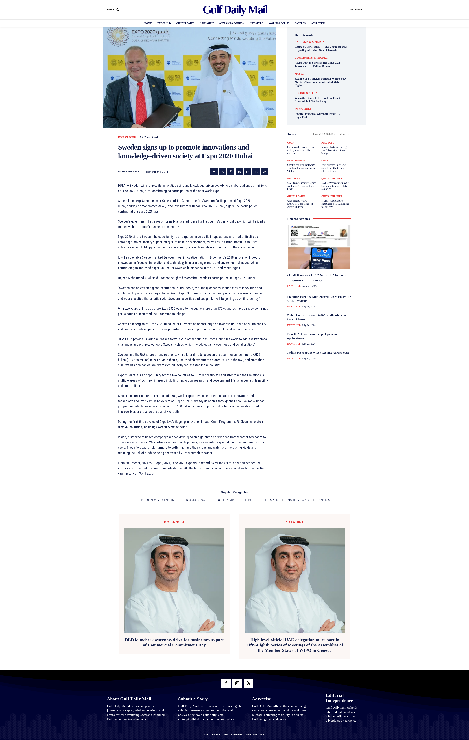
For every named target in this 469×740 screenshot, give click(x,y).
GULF (290, 143)
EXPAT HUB (127, 137)
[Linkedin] (239, 171)
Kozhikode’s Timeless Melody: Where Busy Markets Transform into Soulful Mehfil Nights (320, 82)
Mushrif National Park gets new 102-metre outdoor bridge (335, 150)
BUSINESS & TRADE (308, 93)
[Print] (256, 171)
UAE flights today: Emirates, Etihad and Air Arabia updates (300, 203)
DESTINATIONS (296, 160)
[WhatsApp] (230, 171)
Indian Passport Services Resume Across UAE (318, 352)
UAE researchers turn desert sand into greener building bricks (301, 186)
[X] (222, 171)
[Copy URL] (264, 171)
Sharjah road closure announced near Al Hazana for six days (335, 203)
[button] (114, 10)
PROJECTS (327, 143)
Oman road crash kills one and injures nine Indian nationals (300, 150)
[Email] (247, 171)
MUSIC (299, 73)
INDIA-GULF (303, 109)
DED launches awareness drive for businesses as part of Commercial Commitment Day (174, 642)
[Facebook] (214, 171)
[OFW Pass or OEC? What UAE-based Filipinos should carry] (319, 247)
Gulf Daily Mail (131, 171)
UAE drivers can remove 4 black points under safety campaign (335, 186)
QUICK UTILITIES (331, 178)
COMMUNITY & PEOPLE (311, 57)
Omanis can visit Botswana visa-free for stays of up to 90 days (301, 168)
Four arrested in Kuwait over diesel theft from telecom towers (333, 168)
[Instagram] (237, 683)
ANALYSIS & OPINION (309, 42)
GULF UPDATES (296, 196)
